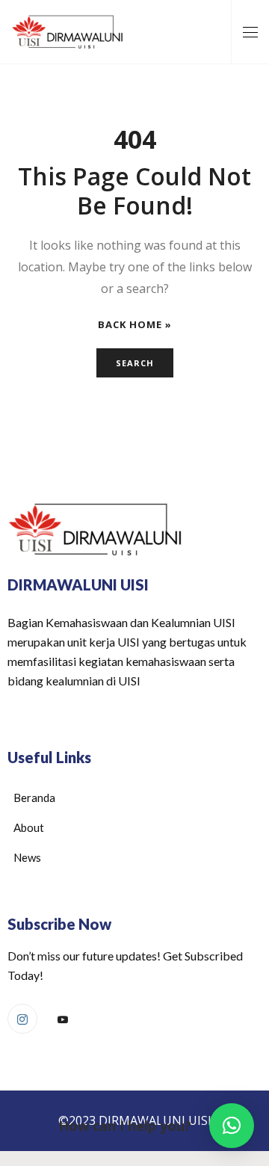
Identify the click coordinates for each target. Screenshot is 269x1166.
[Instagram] (22, 1019)
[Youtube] (63, 1019)
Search (135, 362)
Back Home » (135, 324)
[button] (231, 1125)
